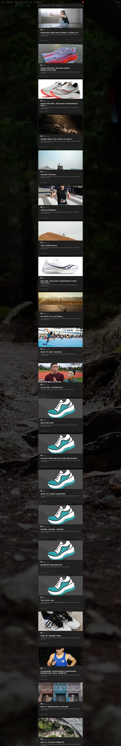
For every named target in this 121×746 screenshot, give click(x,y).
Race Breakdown (58, 5)
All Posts (39, 5)
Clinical (53, 5)
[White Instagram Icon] (118, 2)
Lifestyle (48, 5)
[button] (83, 2)
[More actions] (80, 29)
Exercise (44, 5)
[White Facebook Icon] (117, 2)
